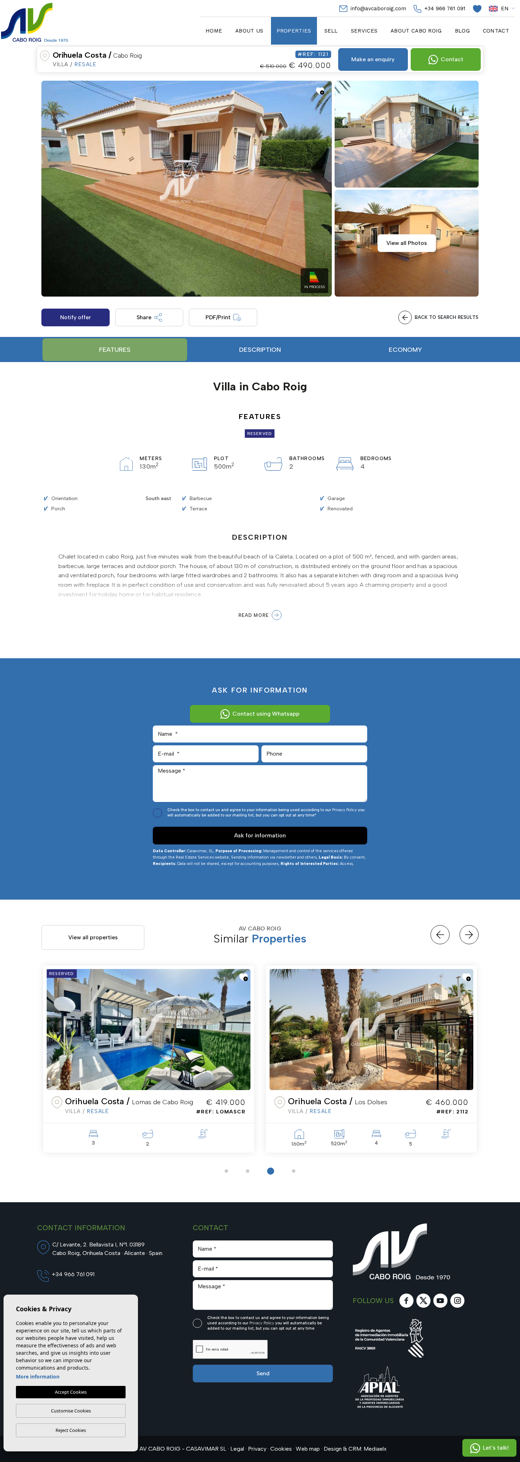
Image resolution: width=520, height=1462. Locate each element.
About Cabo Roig (416, 31)
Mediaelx (375, 1448)
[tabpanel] (148, 1059)
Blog (462, 31)
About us (249, 31)
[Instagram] (457, 1301)
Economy (405, 350)
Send (263, 1373)
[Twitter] (423, 1301)
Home (214, 31)
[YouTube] (440, 1301)
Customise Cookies (71, 1410)
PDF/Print (218, 317)
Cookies (281, 1448)
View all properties (93, 937)
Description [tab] (260, 350)
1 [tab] (226, 1171)
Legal (237, 1448)
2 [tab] (247, 1171)
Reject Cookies (71, 1430)
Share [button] (144, 317)
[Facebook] (406, 1301)
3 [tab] (269, 1171)
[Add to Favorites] (320, 90)
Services (364, 31)
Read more (253, 615)
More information (37, 1376)
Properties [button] (294, 31)
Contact (496, 31)
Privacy (257, 1448)
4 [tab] (291, 1171)
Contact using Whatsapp (266, 713)
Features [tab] (115, 350)
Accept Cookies (71, 1392)
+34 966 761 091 (444, 8)
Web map (308, 1448)
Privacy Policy (345, 810)
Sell (331, 31)
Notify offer (75, 317)
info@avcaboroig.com (377, 8)
